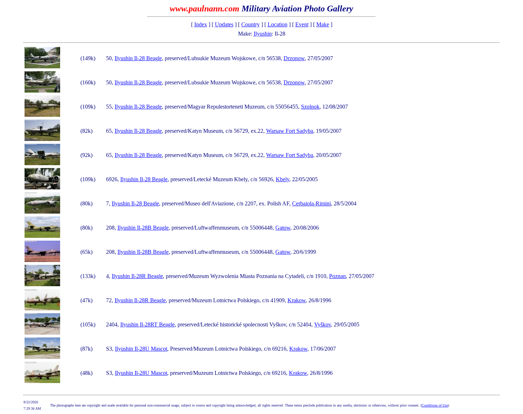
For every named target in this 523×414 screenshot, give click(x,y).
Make (322, 24)
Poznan (337, 276)
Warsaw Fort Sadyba (289, 131)
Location (277, 24)
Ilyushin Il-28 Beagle (138, 58)
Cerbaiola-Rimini (311, 203)
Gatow (282, 228)
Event (301, 24)
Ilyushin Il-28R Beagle (137, 276)
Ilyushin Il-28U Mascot (141, 349)
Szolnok (310, 107)
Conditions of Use (435, 405)
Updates (224, 24)
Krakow (296, 300)
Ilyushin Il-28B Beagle (143, 228)
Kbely (282, 179)
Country (250, 24)
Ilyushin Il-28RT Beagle (147, 324)
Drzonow (294, 58)
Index (200, 24)
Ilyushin (263, 34)
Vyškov (322, 324)
